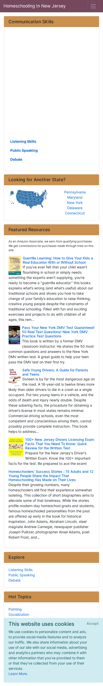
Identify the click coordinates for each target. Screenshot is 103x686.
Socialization (18, 614)
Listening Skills (23, 141)
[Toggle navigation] (93, 6)
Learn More (17, 674)
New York (75, 202)
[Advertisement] (51, 84)
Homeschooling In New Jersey (35, 5)
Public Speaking (24, 150)
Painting (15, 609)
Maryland (74, 197)
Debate (16, 159)
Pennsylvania (75, 192)
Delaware (74, 208)
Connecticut (75, 213)
